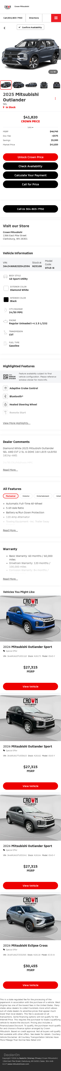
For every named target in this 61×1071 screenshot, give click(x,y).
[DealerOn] (12, 1054)
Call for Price (30, 184)
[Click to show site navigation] (56, 18)
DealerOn (22, 1058)
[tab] (10, 496)
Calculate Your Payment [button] (31, 175)
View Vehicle (30, 686)
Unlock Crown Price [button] (30, 157)
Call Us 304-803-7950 (30, 208)
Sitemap (31, 1058)
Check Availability (30, 166)
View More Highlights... (16, 422)
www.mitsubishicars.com (18, 1064)
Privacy (38, 1058)
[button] (13, 18)
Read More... (10, 469)
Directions (34, 18)
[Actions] (55, 98)
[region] (30, 139)
